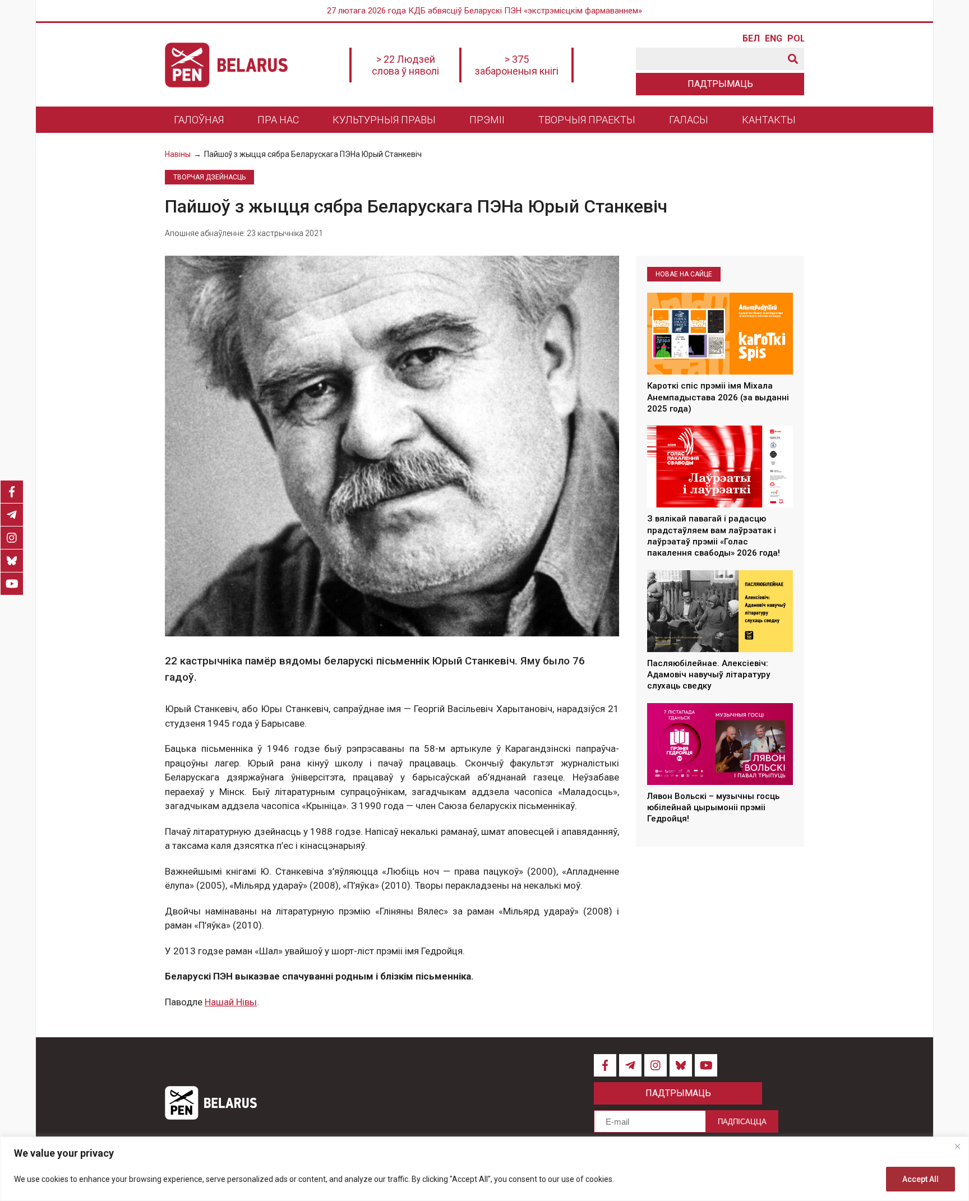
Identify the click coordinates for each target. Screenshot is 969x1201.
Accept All (920, 1179)
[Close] (957, 1146)
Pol (795, 38)
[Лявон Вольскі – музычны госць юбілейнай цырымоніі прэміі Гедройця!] (720, 744)
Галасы (688, 120)
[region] (484, 1169)
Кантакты (769, 120)
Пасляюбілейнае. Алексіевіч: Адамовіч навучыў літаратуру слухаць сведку (708, 674)
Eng (773, 38)
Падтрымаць (720, 83)
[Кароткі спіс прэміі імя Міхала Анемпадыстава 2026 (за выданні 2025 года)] (720, 334)
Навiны (178, 154)
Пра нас (278, 120)
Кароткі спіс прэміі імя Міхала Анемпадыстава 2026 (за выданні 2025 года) (718, 397)
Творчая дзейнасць (209, 177)
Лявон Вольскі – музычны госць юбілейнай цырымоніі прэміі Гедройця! (713, 807)
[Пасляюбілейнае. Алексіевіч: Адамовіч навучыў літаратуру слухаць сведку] (720, 611)
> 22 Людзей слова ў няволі (405, 65)
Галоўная (199, 120)
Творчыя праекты (586, 120)
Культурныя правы (384, 120)
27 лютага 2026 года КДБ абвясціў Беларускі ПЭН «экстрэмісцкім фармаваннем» (484, 11)
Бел (750, 38)
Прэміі (487, 120)
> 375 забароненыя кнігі (517, 65)
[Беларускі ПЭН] (226, 65)
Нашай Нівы (231, 1002)
